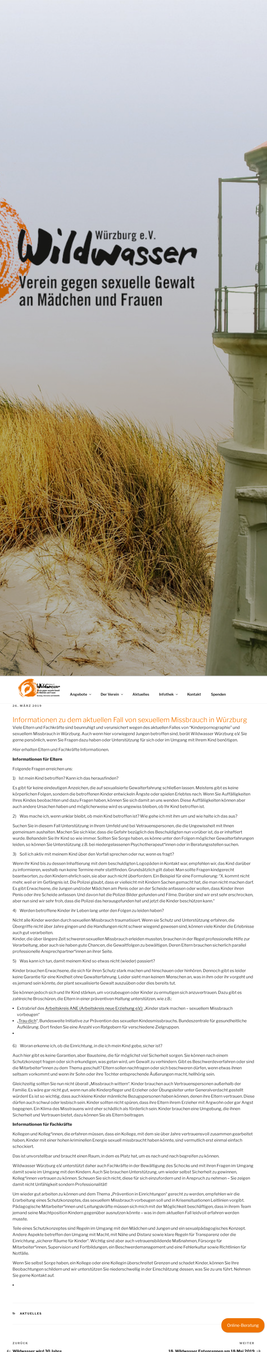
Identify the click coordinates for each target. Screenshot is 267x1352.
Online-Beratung (243, 1325)
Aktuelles (140, 694)
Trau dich (27, 1020)
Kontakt (194, 694)
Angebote (78, 694)
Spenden (218, 694)
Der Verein (110, 694)
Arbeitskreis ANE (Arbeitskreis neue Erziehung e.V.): (94, 1008)
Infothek (166, 694)
